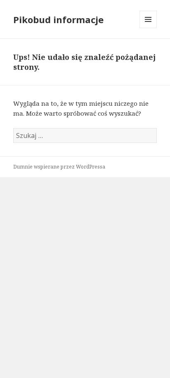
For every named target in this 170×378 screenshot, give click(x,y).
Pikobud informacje (58, 19)
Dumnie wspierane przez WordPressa (59, 166)
